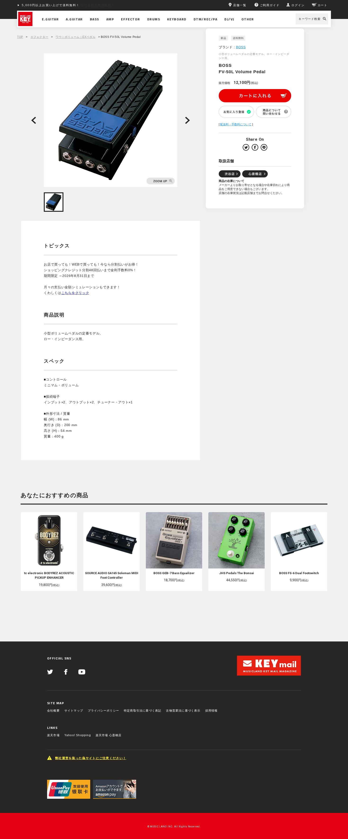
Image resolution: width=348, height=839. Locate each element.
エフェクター (40, 37)
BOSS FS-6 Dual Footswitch (299, 573)
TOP (20, 37)
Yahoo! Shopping (77, 735)
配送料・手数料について (235, 124)
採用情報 (211, 710)
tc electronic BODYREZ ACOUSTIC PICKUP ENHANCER (49, 575)
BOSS (241, 47)
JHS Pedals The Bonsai (236, 573)
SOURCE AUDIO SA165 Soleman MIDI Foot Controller (111, 575)
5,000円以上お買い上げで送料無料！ (51, 5)
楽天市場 (53, 735)
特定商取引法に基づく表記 (142, 710)
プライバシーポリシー (103, 710)
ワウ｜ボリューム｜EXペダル (75, 37)
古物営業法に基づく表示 (183, 710)
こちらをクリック (75, 293)
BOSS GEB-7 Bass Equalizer (174, 573)
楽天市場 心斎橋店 (109, 735)
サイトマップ (73, 710)
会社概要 (53, 710)
